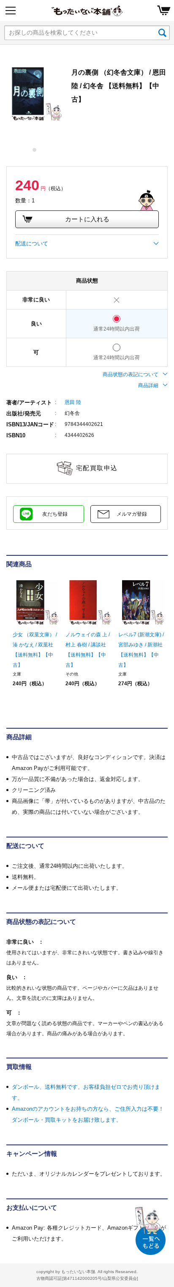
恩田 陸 (73, 402)
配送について (31, 243)
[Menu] (10, 10)
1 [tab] (35, 150)
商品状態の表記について (130, 374)
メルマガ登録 (132, 514)
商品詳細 (148, 385)
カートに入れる (87, 219)
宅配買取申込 (97, 467)
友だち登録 (55, 514)
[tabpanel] (34, 93)
